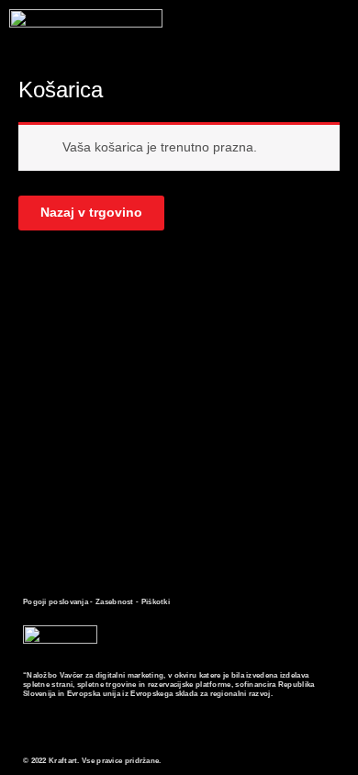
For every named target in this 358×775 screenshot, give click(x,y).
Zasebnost (114, 602)
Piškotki (155, 602)
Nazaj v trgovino (91, 212)
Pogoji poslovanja (55, 602)
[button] (334, 38)
